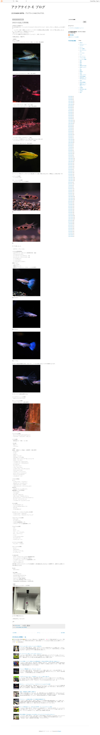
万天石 (81, 90)
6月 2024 (70, 129)
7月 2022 (70, 166)
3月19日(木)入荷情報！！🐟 (19, 637)
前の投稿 (63, 632)
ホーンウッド (82, 56)
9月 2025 (70, 106)
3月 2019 (70, 229)
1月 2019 (70, 233)
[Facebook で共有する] (28, 625)
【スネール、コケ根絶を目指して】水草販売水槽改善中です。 (33, 699)
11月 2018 (70, 236)
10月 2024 (70, 123)
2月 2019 (70, 231)
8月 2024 (70, 126)
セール (81, 47)
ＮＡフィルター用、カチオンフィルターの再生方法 (30, 646)
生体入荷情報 (24, 627)
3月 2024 (70, 134)
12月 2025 (70, 101)
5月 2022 (70, 169)
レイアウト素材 (83, 59)
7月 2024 (70, 128)
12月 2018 (70, 234)
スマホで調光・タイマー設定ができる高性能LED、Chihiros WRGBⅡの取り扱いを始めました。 (40, 661)
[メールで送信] (23, 625)
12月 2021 (70, 177)
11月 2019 (70, 217)
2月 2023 (70, 155)
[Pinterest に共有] (29, 625)
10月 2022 (70, 161)
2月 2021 (70, 193)
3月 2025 (70, 115)
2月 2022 (70, 174)
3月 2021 (70, 191)
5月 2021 (70, 188)
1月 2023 (70, 156)
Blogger (59, 731)
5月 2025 (70, 112)
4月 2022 (70, 171)
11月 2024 (70, 121)
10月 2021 (70, 180)
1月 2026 (70, 99)
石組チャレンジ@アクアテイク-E (83, 85)
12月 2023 (70, 139)
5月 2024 (70, 131)
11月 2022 (70, 160)
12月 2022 (70, 158)
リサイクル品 (82, 57)
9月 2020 (70, 201)
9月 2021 (70, 182)
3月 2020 (70, 210)
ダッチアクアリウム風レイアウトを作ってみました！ (31, 653)
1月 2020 (70, 214)
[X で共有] (26, 625)
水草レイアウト (83, 74)
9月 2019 (70, 220)
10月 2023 (70, 142)
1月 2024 (70, 137)
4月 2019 (70, 228)
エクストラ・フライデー (83, 45)
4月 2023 (70, 152)
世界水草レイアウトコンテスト (83, 78)
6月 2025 (70, 110)
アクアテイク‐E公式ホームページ (77, 28)
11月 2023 (70, 141)
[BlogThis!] (25, 625)
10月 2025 (70, 104)
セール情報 (82, 48)
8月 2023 (70, 145)
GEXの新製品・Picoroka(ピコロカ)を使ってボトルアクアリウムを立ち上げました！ (37, 714)
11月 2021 (70, 179)
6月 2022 (70, 167)
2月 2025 (70, 117)
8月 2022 (70, 164)
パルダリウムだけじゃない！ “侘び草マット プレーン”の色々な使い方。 (35, 676)
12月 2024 (70, 120)
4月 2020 (70, 209)
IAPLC (81, 42)
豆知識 (81, 87)
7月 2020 (70, 204)
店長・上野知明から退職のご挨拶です (28, 691)
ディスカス (82, 53)
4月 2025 (70, 113)
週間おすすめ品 (83, 65)
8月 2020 (70, 202)
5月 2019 (70, 226)
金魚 (81, 62)
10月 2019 (70, 218)
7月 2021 (70, 185)
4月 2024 (70, 133)
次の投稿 (14, 632)
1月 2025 (70, 118)
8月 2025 (70, 107)
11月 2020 (70, 198)
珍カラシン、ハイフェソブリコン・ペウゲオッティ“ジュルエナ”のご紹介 (35, 684)
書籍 (81, 70)
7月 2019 (70, 223)
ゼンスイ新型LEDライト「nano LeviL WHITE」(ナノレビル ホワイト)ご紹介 (36, 706)
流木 (81, 92)
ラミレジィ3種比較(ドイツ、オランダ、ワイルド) (30, 669)
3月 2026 (70, 96)
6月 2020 (70, 206)
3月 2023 (70, 153)
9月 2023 (70, 144)
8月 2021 (70, 183)
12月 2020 (70, 196)
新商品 (81, 71)
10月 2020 (70, 199)
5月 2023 (70, 150)
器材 (81, 61)
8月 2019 (70, 222)
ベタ (81, 54)
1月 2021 (70, 195)
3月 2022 (70, 172)
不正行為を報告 (72, 40)
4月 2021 (70, 190)
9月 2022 (70, 163)
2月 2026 (70, 98)
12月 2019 (70, 215)
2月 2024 (70, 136)
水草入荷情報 (18, 627)
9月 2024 (70, 125)
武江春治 (72, 35)
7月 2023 (70, 147)
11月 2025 (70, 102)
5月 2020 (70, 207)
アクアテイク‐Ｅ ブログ (28, 7)
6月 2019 (70, 225)
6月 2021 (70, 187)
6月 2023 (70, 148)
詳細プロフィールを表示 (73, 37)
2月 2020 (70, 212)
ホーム (38, 632)
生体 (81, 80)
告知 (81, 64)
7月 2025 (70, 109)
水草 (81, 73)
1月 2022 (70, 175)
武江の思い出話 (83, 89)
